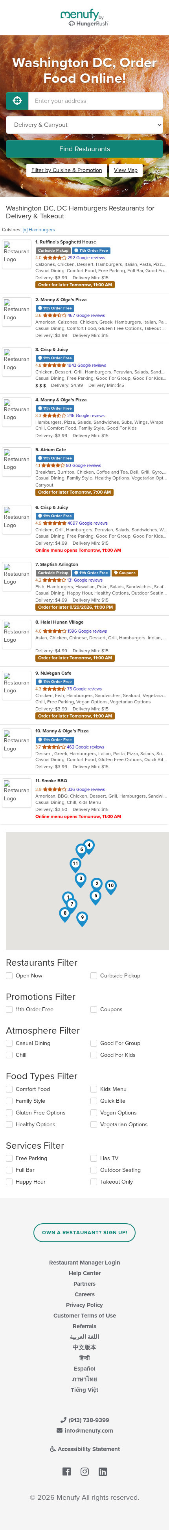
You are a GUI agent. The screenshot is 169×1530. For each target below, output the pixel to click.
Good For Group (120, 1043)
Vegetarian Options (124, 1124)
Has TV (109, 1158)
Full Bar (25, 1170)
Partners (84, 1283)
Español (85, 1368)
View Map (126, 170)
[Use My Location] (17, 101)
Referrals (84, 1326)
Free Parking (31, 1158)
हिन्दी (84, 1358)
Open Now (29, 975)
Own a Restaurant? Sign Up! (84, 1233)
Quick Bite (112, 1101)
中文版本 (84, 1347)
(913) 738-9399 (88, 1420)
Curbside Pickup (120, 975)
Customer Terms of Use (84, 1315)
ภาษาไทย (84, 1379)
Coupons (111, 1009)
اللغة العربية (84, 1336)
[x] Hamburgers (39, 229)
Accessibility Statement (88, 1449)
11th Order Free (34, 1009)
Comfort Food (33, 1089)
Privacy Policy (84, 1305)
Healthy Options (35, 1124)
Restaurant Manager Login (84, 1262)
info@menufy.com (88, 1430)
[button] (97, 886)
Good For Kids (118, 1055)
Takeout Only (116, 1182)
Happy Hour (31, 1182)
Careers (85, 1294)
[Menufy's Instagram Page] (85, 1472)
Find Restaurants (84, 149)
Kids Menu (113, 1089)
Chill (21, 1055)
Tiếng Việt (84, 1389)
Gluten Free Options (41, 1112)
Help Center (85, 1273)
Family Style (30, 1101)
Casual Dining (33, 1043)
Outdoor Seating (120, 1170)
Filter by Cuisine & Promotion (66, 170)
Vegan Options (118, 1112)
